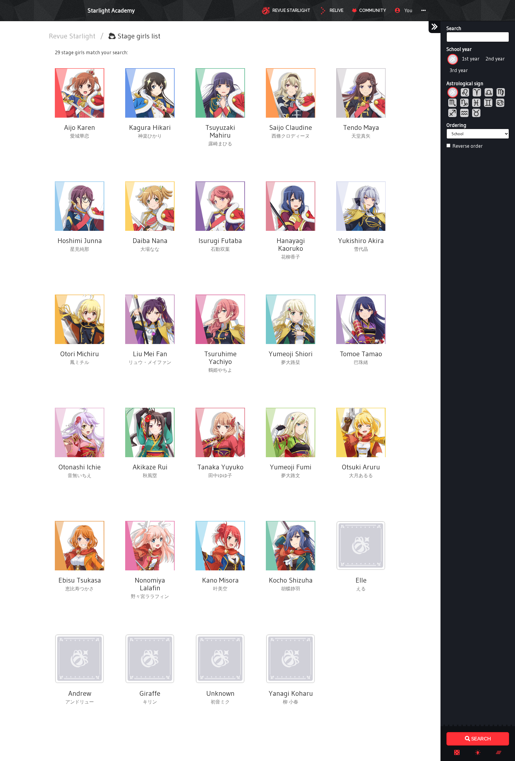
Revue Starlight (73, 36)
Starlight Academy (111, 10)
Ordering (456, 125)
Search (453, 28)
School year (459, 49)
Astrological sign (464, 83)
